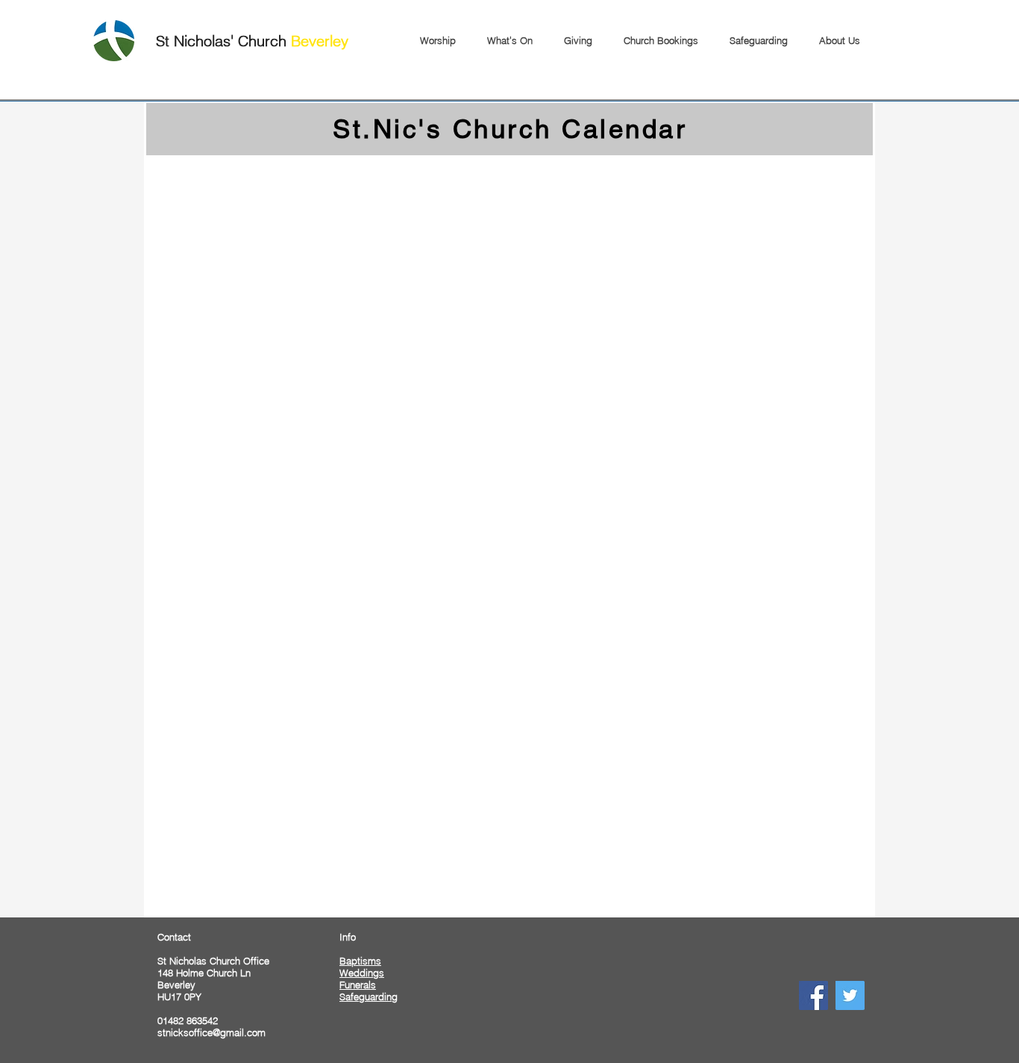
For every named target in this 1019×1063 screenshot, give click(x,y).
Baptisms (360, 961)
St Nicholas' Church (252, 40)
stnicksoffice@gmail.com (211, 1032)
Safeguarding (368, 997)
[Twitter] (850, 995)
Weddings (361, 973)
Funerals (357, 985)
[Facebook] (813, 995)
